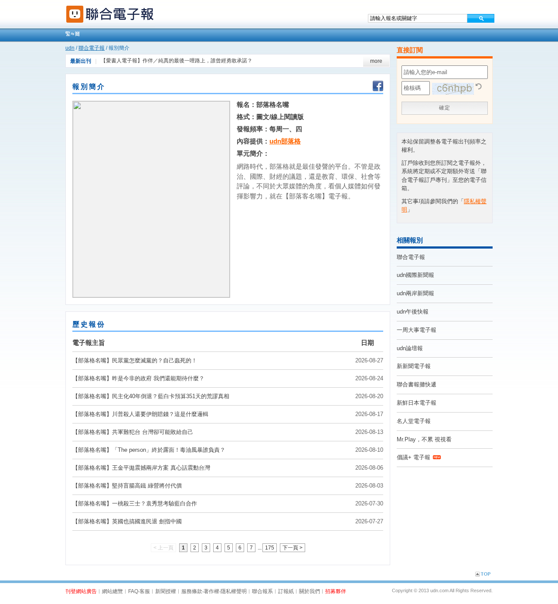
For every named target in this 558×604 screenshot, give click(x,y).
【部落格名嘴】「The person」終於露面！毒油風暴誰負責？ (148, 450)
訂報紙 (286, 591)
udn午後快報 (413, 311)
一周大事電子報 (416, 330)
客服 (145, 591)
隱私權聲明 (234, 591)
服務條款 (191, 591)
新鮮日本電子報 (416, 402)
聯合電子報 (91, 48)
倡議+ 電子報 (413, 457)
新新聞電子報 (414, 366)
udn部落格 (285, 141)
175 (269, 548)
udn (70, 48)
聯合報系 (262, 591)
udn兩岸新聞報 (415, 293)
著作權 (211, 591)
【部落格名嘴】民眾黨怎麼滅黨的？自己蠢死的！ (134, 360)
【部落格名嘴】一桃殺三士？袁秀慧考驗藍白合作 (134, 503)
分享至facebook (378, 87)
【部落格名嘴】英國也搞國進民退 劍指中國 (127, 521)
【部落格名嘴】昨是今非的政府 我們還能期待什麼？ (138, 378)
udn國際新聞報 (415, 275)
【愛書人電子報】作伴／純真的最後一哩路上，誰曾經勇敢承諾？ (176, 61)
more (376, 61)
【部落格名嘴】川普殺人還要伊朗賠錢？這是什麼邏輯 (140, 414)
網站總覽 (112, 591)
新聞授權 (165, 591)
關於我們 (309, 591)
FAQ (133, 591)
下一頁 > (292, 548)
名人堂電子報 (414, 421)
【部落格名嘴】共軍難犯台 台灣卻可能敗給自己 (132, 432)
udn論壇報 (410, 348)
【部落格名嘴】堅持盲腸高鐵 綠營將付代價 (127, 485)
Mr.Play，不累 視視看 (424, 439)
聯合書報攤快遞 (416, 384)
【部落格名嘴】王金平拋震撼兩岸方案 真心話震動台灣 (141, 467)
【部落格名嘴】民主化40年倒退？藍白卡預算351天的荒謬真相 (150, 396)
